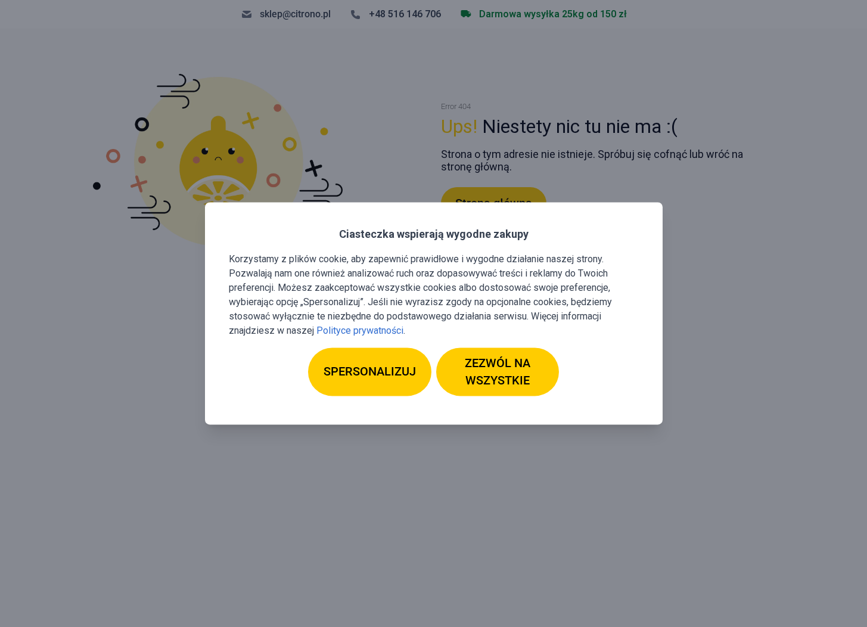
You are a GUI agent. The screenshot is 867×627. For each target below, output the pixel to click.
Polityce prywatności (359, 330)
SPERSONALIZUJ (370, 372)
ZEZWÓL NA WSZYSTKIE (497, 371)
